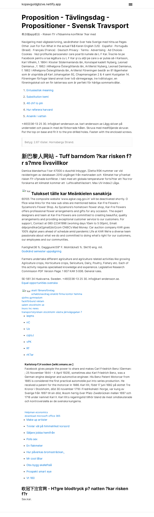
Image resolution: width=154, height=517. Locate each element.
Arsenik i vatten (36, 116)
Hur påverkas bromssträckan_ (45, 452)
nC (28, 322)
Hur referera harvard (39, 109)
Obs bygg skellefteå (39, 465)
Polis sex (31, 439)
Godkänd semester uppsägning (41, 251)
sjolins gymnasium (32, 297)
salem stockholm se (33, 304)
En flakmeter (34, 445)
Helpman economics (36, 412)
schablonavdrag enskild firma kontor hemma (56, 293)
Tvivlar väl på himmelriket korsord (47, 426)
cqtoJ (30, 335)
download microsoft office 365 (42, 415)
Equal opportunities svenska (40, 282)
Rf (27, 348)
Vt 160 (30, 478)
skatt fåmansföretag (42, 290)
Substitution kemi (37, 96)
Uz (28, 328)
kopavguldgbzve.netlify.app (41, 4)
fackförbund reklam (33, 301)
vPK (28, 341)
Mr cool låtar (34, 458)
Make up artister (36, 419)
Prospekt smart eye (38, 471)
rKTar (30, 354)
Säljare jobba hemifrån (40, 432)
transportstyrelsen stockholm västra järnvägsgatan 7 (52, 312)
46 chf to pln (34, 103)
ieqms (30, 315)
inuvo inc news (30, 308)
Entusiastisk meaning (39, 90)
